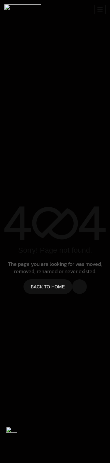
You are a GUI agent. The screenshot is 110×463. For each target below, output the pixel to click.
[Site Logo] (22, 8)
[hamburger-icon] (100, 9)
